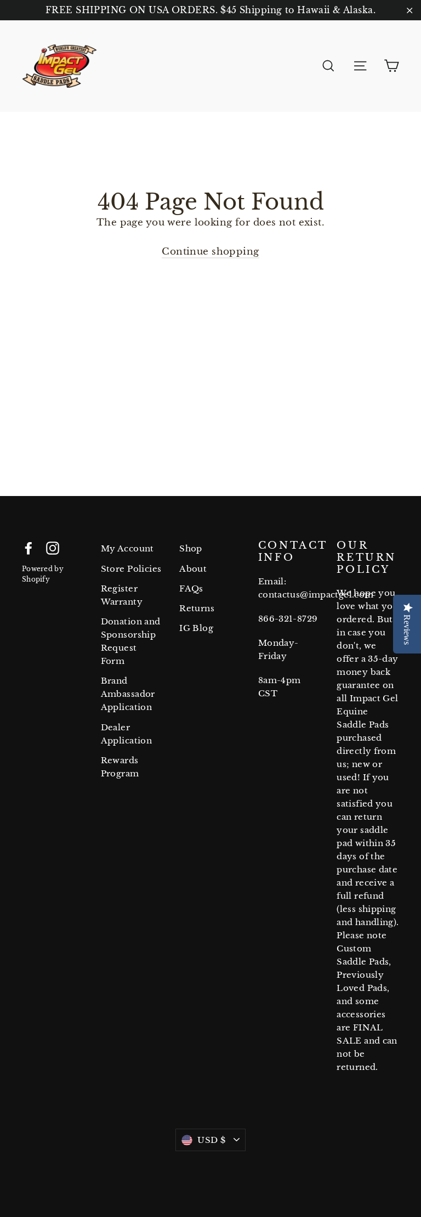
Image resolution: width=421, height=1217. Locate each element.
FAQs (191, 588)
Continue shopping (210, 251)
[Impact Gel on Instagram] (52, 547)
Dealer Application (126, 734)
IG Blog (196, 628)
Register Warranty (122, 595)
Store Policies (131, 569)
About (193, 569)
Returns (196, 608)
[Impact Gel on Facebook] (28, 547)
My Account (127, 548)
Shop (190, 548)
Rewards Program (120, 767)
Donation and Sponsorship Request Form (131, 641)
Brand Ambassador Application (128, 693)
